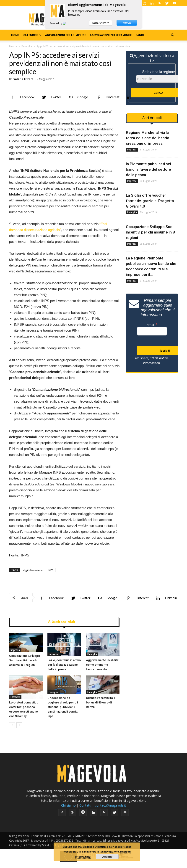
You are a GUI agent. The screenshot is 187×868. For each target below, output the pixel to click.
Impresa (15, 650)
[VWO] (67, 23)
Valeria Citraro (23, 79)
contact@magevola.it (110, 805)
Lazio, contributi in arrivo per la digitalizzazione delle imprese (64, 664)
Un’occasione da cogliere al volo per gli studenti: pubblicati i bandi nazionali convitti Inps (62, 707)
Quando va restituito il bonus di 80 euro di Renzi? (100, 702)
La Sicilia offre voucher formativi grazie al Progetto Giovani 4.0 (150, 200)
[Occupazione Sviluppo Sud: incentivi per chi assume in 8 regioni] (26, 642)
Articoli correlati (61, 621)
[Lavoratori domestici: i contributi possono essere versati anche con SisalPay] (26, 686)
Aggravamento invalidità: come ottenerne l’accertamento (102, 664)
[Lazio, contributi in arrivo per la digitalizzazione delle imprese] (64, 644)
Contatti (85, 805)
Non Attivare (100, 23)
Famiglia (26, 46)
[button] (172, 35)
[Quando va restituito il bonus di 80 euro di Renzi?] (102, 684)
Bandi (140, 35)
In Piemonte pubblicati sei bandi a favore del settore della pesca (148, 169)
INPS (51, 570)
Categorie (30, 35)
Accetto (107, 857)
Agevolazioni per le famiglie (111, 35)
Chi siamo (68, 805)
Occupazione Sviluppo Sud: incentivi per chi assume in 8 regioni (24, 660)
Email (152, 324)
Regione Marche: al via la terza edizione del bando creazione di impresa (147, 138)
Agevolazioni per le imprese (65, 35)
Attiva (127, 23)
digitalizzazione (33, 570)
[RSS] (159, 3)
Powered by (56, 23)
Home (15, 35)
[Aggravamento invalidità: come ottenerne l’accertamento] (102, 644)
